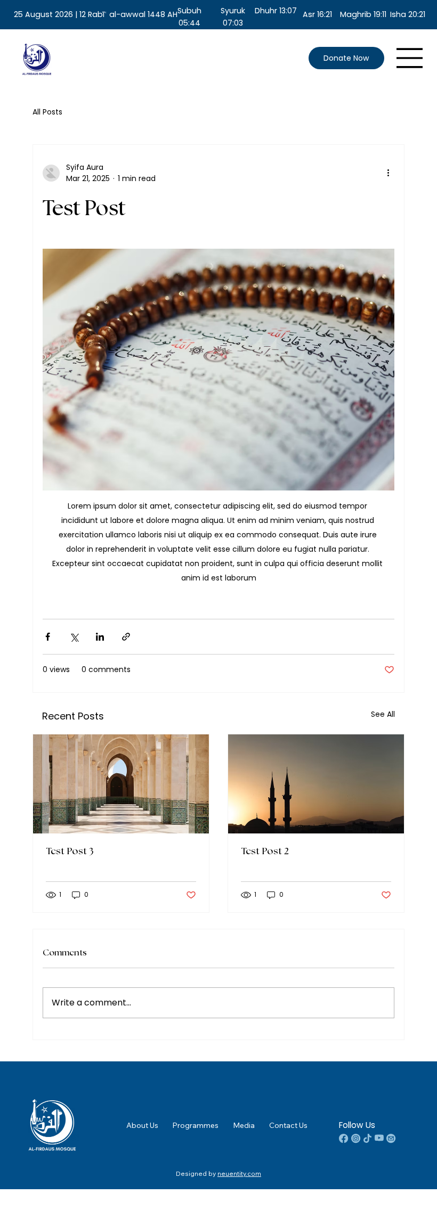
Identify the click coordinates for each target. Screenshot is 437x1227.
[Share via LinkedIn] (100, 637)
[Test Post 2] (316, 783)
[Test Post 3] (121, 783)
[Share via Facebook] (48, 637)
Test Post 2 (265, 851)
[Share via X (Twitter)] (74, 637)
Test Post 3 (69, 851)
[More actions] (388, 173)
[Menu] (409, 58)
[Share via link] (126, 637)
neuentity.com (239, 1173)
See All (383, 714)
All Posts (47, 112)
